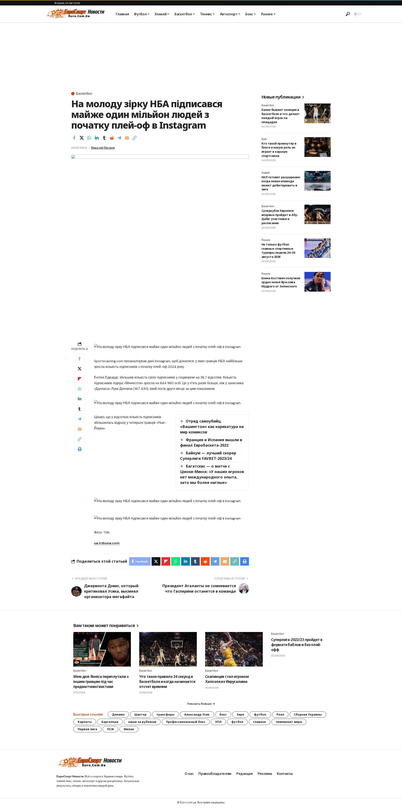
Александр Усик (197, 714)
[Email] (127, 137)
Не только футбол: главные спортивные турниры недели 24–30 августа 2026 (278, 251)
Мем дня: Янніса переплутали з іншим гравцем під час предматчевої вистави (100, 681)
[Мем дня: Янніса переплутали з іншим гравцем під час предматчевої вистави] (102, 649)
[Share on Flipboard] (80, 379)
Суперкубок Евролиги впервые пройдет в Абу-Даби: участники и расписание (280, 217)
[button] (348, 14)
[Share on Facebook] (74, 137)
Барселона (110, 722)
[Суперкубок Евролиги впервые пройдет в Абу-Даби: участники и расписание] (317, 214)
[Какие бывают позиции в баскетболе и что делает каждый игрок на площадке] (317, 113)
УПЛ (218, 722)
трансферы (165, 714)
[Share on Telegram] (119, 137)
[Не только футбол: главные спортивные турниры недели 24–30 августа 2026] (317, 248)
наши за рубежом (142, 722)
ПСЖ (110, 729)
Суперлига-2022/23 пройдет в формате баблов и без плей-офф (296, 644)
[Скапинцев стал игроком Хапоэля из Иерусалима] (234, 649)
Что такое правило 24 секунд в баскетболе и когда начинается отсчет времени (167, 681)
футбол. (260, 714)
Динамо (118, 714)
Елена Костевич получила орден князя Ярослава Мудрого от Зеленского (281, 282)
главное (259, 722)
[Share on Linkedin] (97, 137)
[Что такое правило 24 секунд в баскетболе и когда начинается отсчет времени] (168, 649)
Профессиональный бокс (185, 722)
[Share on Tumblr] (104, 137)
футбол (237, 722)
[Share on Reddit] (112, 137)
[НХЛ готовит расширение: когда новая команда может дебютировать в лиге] (317, 181)
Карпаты (85, 722)
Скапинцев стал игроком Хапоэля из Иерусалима (227, 679)
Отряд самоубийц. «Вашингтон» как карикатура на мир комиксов (212, 426)
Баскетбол (84, 93)
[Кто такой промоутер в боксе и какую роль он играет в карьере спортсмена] (317, 147)
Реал (280, 714)
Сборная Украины (308, 714)
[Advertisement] (201, 54)
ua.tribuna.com (107, 543)
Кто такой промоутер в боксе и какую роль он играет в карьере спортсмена (279, 149)
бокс (223, 714)
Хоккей (266, 172)
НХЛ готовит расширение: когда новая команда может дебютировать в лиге (281, 183)
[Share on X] (82, 137)
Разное (266, 240)
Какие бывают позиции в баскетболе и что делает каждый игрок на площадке (281, 116)
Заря (240, 714)
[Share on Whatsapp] (89, 137)
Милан (129, 729)
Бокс (264, 139)
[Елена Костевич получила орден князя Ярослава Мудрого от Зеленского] (317, 282)
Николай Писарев (103, 148)
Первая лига (87, 729)
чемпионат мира (289, 722)
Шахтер (140, 714)
